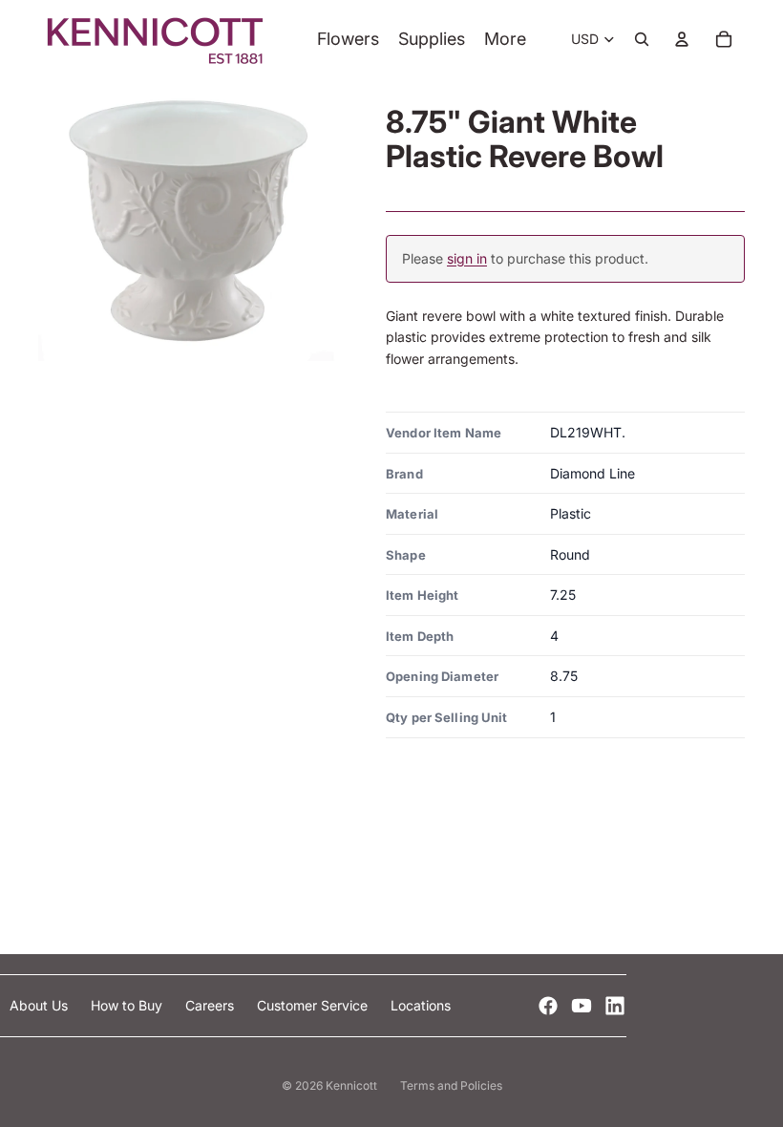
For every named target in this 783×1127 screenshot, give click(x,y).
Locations (421, 1005)
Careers (211, 1005)
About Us (41, 1005)
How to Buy (128, 1005)
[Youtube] (581, 1005)
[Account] (682, 39)
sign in (467, 258)
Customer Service (314, 1005)
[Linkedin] (614, 1005)
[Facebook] (548, 1005)
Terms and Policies (451, 1085)
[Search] (642, 39)
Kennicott (351, 1085)
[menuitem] (505, 39)
